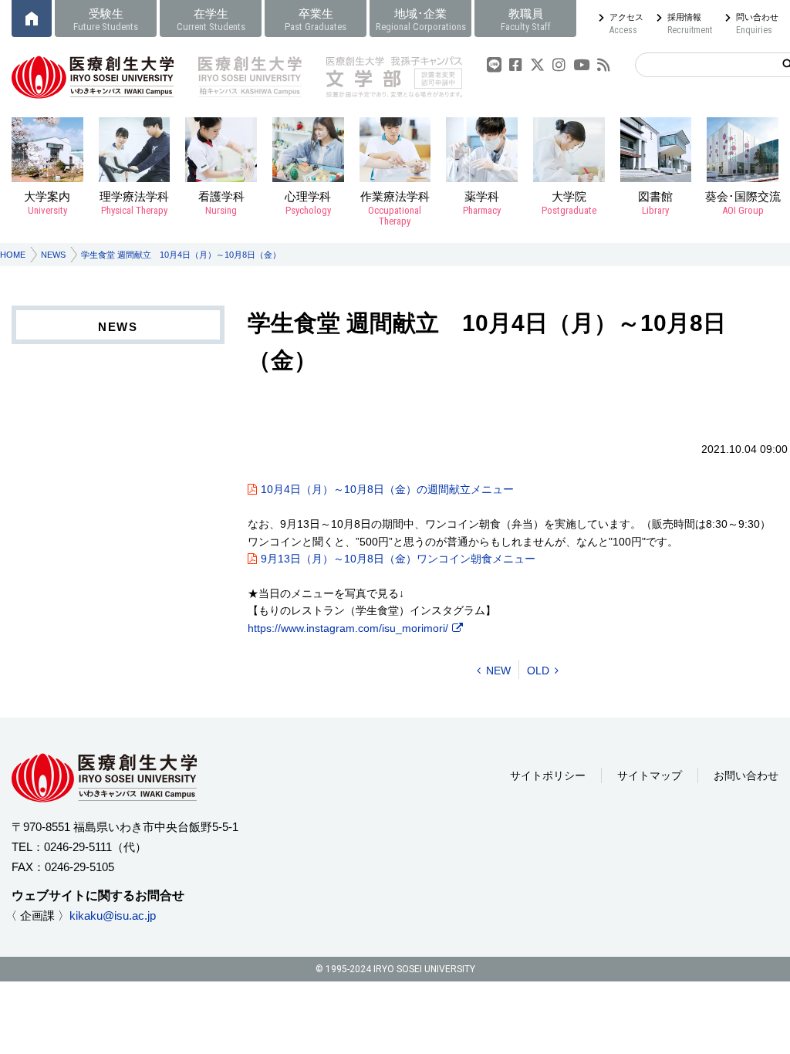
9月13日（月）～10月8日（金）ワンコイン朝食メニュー (398, 558)
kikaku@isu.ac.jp (112, 915)
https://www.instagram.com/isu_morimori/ (348, 628)
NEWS (53, 254)
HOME (12, 254)
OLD (538, 670)
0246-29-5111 (78, 846)
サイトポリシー (548, 775)
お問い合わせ (746, 775)
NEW (498, 670)
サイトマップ (649, 775)
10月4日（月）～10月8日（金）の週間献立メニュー (387, 489)
